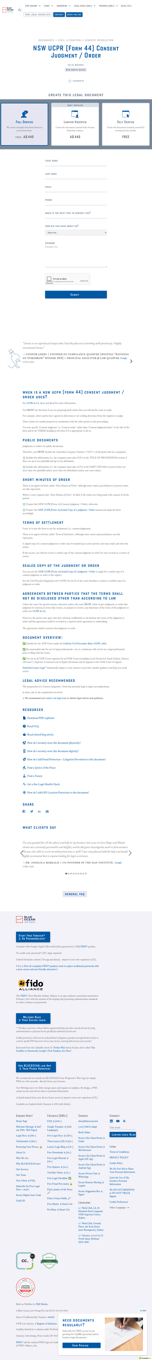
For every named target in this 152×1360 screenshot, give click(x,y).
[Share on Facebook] (24, 811)
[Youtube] (118, 1121)
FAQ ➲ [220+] (54, 1121)
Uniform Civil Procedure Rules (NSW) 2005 (84, 643)
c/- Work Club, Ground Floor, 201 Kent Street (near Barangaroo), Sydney (91, 1226)
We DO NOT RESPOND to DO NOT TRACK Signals (122, 1193)
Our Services (22, 1169)
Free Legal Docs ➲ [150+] (59, 1135)
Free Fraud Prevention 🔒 (60, 1183)
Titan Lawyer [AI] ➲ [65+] (60, 1141)
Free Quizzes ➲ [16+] (57, 1167)
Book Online (74, 14)
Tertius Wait (59, 1047)
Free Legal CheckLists (38, 14)
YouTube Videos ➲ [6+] (58, 1172)
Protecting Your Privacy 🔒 (29, 1146)
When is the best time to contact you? (68, 212)
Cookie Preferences (119, 1202)
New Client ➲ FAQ (25, 1180)
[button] (32, 6)
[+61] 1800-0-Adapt (87, 1126)
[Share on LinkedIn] (39, 811)
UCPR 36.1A (32, 403)
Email (48, 186)
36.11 (42, 403)
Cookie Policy (116, 1163)
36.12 (52, 403)
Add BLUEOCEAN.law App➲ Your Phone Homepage (34, 1067)
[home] (7, 9)
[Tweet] (31, 811)
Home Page (21, 1121)
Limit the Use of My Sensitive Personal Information (119, 1181)
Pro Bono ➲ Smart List (58, 1209)
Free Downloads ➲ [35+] (59, 1152)
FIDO (83, 946)
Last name (51, 173)
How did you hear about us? (62, 225)
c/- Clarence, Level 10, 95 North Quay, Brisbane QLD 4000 (90, 1238)
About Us (20, 1152)
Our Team (21, 1175)
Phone (48, 199)
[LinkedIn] (111, 1121)
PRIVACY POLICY (119, 1157)
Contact (59, 14)
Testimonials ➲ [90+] (26, 1141)
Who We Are (22, 1158)
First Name (51, 160)
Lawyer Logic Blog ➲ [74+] (60, 1146)
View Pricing (80, 1345)
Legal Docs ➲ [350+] (26, 1135)
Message (50, 242)
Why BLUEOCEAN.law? (28, 1163)
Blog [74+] (126, 6)
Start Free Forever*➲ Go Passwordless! (31, 937)
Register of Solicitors (47, 1323)
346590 (51, 1317)
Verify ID (20, 1200)
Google (123, 358)
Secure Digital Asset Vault (28, 1195)
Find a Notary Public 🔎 (59, 1198)
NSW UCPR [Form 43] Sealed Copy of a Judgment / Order (66, 510)
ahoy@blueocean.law (88, 1121)
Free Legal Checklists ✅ (59, 1178)
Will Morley (42, 1304)
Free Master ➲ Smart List (59, 1204)
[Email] (47, 811)
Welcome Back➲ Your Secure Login (32, 1018)
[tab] (24, 124)
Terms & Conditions (119, 1151)
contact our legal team (56, 698)
